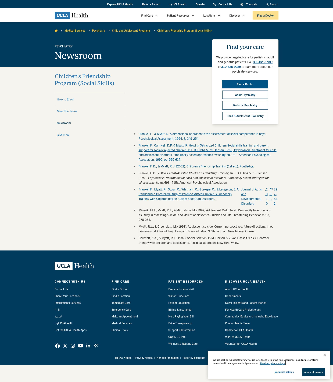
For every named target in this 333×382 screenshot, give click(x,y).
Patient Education (179, 302)
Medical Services (75, 30)
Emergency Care (121, 309)
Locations (209, 15)
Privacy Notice (144, 357)
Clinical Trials (120, 330)
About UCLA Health (237, 289)
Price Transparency (180, 323)
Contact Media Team (237, 323)
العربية (58, 316)
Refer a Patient (151, 4)
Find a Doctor (265, 15)
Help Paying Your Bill (181, 316)
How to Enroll (65, 99)
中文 (57, 309)
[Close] (324, 355)
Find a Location (121, 296)
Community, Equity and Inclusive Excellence (251, 316)
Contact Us (225, 4)
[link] (57, 346)
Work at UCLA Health (237, 336)
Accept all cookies (313, 371)
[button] (120, 4)
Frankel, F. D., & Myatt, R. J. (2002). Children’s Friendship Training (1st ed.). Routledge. (196, 166)
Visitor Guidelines (178, 296)
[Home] (56, 30)
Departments (233, 296)
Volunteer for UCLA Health (241, 343)
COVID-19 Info (176, 336)
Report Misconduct (193, 357)
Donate (200, 4)
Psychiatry (98, 30)
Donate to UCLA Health (239, 330)
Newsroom (64, 123)
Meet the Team (67, 111)
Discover (234, 15)
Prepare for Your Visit (181, 289)
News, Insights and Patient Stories (245, 302)
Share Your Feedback (67, 296)
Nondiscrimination (167, 357)
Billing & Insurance (179, 309)
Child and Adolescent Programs (131, 30)
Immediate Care (121, 302)
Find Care (147, 15)
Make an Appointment (125, 316)
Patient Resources (178, 15)
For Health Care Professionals (243, 309)
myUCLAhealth (178, 4)
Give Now (63, 135)
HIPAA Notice (123, 357)
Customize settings (284, 371)
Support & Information (181, 330)
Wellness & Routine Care (183, 343)
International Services (68, 302)
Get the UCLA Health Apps (71, 330)
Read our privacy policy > (272, 363)
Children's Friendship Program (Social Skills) (184, 30)
